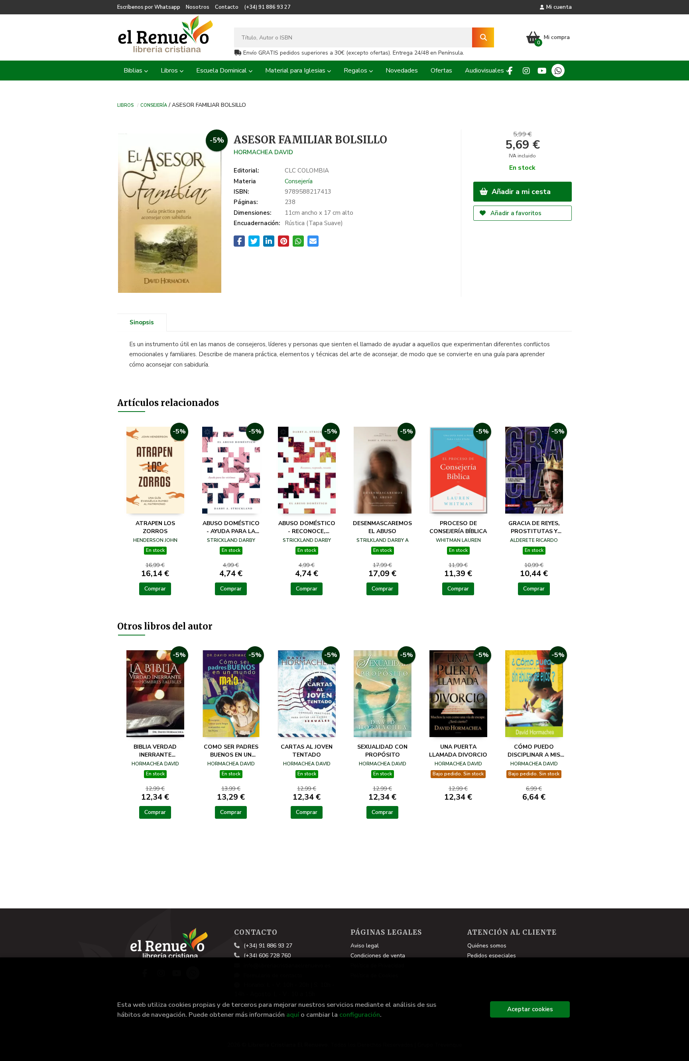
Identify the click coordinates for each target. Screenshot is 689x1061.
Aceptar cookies (530, 1009)
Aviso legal (364, 945)
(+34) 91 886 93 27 (267, 7)
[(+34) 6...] (558, 70)
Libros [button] (170, 70)
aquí (292, 1014)
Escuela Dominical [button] (222, 70)
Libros (125, 105)
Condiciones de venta (377, 955)
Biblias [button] (134, 70)
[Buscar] (483, 37)
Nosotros (197, 7)
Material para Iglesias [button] (296, 70)
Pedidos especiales (491, 955)
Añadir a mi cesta (520, 191)
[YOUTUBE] (542, 70)
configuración (359, 1014)
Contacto (226, 7)
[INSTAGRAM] (526, 70)
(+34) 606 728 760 (267, 955)
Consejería (153, 105)
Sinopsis (142, 322)
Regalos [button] (356, 70)
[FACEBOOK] (510, 70)
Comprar (155, 588)
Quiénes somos (486, 945)
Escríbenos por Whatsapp (148, 7)
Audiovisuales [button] (485, 70)
